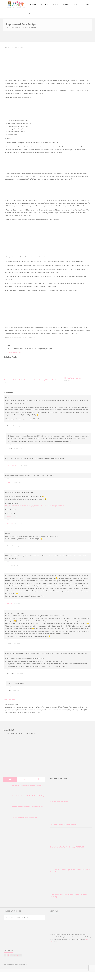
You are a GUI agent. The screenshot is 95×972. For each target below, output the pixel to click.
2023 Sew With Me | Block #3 (60, 801)
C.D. (8, 565)
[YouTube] (14, 955)
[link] (29, 13)
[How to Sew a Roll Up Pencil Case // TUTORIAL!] (71, 837)
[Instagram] (8, 955)
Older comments (9, 699)
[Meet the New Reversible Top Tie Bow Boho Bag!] (6, 798)
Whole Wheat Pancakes (73, 378)
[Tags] (38, 779)
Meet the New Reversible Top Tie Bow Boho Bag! (28, 796)
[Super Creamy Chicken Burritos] (47, 369)
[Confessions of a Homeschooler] (16, 4)
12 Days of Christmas (13, 337)
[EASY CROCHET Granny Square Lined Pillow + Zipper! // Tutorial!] (71, 860)
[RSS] (20, 955)
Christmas (24, 337)
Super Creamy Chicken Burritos (46, 380)
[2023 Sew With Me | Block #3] (71, 792)
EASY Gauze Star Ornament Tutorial (63, 824)
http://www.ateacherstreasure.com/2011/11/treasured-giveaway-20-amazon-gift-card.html (34, 506)
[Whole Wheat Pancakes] (77, 368)
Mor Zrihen (10, 523)
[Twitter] (17, 955)
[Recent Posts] (10, 779)
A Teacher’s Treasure (11, 516)
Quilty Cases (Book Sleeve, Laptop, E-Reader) (27, 785)
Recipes (20, 48)
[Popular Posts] (24, 779)
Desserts (32, 337)
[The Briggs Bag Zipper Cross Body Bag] (6, 819)
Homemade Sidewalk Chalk (14, 380)
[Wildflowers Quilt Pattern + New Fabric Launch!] (6, 809)
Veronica (9, 482)
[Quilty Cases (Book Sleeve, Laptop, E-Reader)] (6, 787)
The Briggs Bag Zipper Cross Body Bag (25, 817)
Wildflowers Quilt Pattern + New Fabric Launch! (27, 806)
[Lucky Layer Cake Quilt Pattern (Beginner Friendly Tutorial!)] (71, 885)
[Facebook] (5, 955)
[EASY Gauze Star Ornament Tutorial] (71, 814)
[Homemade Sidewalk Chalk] (17, 369)
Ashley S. (9, 603)
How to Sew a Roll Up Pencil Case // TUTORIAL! (67, 847)
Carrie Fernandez (12, 465)
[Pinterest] (11, 955)
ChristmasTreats (15, 27)
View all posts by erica (14, 352)
